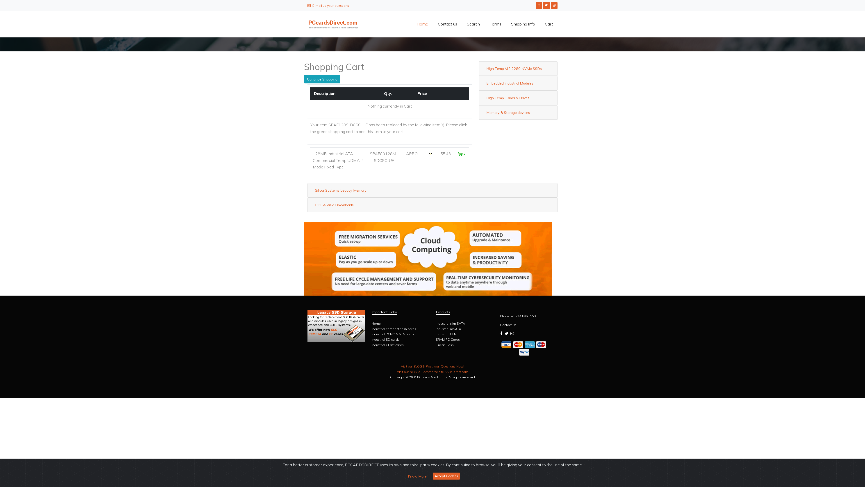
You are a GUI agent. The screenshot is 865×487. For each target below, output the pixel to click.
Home (422, 23)
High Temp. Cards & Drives (508, 98)
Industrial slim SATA (450, 324)
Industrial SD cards (385, 340)
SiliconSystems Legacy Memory (340, 190)
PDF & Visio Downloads (334, 205)
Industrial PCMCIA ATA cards (393, 334)
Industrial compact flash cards (394, 329)
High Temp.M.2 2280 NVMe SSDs (514, 68)
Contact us (447, 23)
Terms (495, 23)
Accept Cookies (446, 476)
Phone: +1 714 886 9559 (518, 316)
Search (473, 23)
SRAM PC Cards (448, 340)
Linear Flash (445, 345)
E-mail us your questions (330, 6)
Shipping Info (523, 23)
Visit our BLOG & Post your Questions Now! (432, 366)
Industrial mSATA (448, 329)
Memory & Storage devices (508, 112)
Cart (549, 23)
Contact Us (508, 325)
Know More (417, 476)
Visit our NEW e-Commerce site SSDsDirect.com (432, 372)
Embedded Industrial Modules (509, 83)
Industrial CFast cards (388, 345)
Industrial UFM (446, 334)
